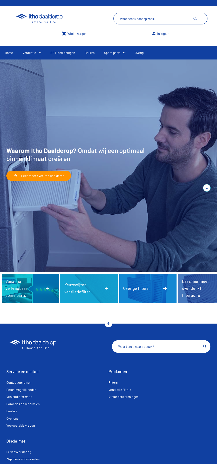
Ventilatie (29, 53)
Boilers (90, 53)
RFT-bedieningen (62, 53)
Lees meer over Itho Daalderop (38, 175)
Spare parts (112, 53)
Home (9, 53)
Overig (139, 53)
